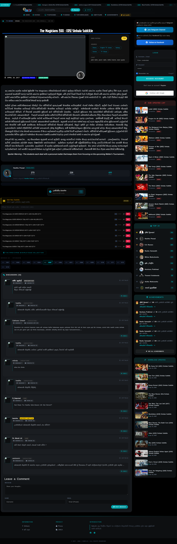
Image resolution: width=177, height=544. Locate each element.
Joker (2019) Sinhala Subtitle (158, 433)
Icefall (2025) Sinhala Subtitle (158, 109)
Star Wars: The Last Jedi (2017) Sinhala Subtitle (159, 404)
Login (89, 10)
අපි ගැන (27, 530)
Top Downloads (82, 15)
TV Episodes (51, 15)
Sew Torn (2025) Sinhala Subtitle (159, 376)
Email (69, 498)
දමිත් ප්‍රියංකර (144, 302)
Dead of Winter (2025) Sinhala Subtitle (161, 157)
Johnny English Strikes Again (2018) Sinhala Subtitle (161, 452)
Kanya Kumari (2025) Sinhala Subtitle (161, 385)
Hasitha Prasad (29, 77)
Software (27, 526)
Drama (94, 48)
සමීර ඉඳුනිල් (17, 281)
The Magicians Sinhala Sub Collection (24, 252)
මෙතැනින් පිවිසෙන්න (147, 307)
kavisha (15, 418)
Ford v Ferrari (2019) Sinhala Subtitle (161, 462)
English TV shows (106, 48)
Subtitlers (98, 15)
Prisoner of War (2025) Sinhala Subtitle (159, 147)
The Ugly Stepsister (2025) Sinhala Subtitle (160, 176)
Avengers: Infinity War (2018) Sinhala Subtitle (46, 5)
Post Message (120, 507)
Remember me (144, 73)
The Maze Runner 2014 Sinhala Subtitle (159, 395)
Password (141, 65)
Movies (37, 15)
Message (8, 483)
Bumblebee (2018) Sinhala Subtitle (113, 5)
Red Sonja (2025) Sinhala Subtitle (160, 166)
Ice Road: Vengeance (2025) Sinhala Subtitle (161, 195)
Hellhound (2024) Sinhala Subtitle (160, 214)
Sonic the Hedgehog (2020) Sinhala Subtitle (160, 471)
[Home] (3, 21)
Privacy (60, 526)
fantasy (118, 48)
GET (128, 214)
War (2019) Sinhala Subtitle (158, 443)
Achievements (112, 15)
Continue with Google (156, 93)
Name (7, 498)
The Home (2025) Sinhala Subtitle (160, 186)
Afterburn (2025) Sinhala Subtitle (159, 138)
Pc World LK (17, 438)
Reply (125, 296)
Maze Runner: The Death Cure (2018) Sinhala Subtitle (161, 423)
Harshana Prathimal (146, 312)
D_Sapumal (16, 398)
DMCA (60, 530)
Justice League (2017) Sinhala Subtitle (81, 5)
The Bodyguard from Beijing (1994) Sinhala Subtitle (160, 128)
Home (28, 15)
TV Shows (104, 52)
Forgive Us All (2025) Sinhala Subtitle (161, 119)
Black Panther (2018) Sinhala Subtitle (144, 5)
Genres (95, 52)
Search (76, 10)
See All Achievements (156, 351)
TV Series (66, 15)
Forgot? (171, 73)
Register (163, 85)
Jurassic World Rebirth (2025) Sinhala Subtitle (161, 205)
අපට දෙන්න (126, 15)
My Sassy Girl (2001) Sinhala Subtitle (161, 366)
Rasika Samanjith (146, 321)
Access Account (155, 79)
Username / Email (143, 57)
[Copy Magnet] (123, 214)
